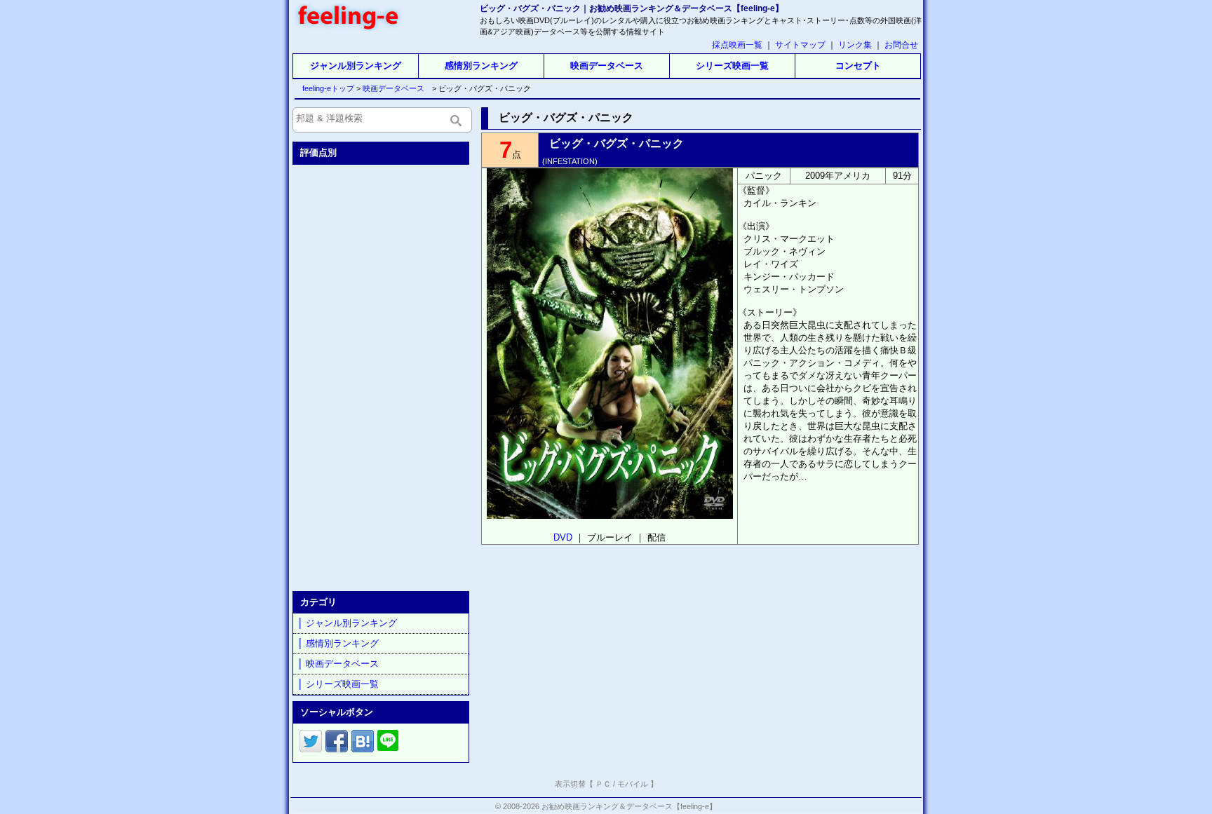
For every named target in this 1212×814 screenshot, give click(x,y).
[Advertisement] (382, 375)
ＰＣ (603, 784)
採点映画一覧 (737, 45)
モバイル (632, 784)
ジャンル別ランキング (355, 65)
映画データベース (606, 65)
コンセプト (858, 65)
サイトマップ (800, 45)
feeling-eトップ (325, 88)
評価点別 (318, 152)
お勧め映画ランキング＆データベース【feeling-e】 (629, 806)
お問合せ (901, 45)
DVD (562, 537)
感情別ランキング (481, 65)
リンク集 (855, 45)
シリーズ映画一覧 (732, 65)
